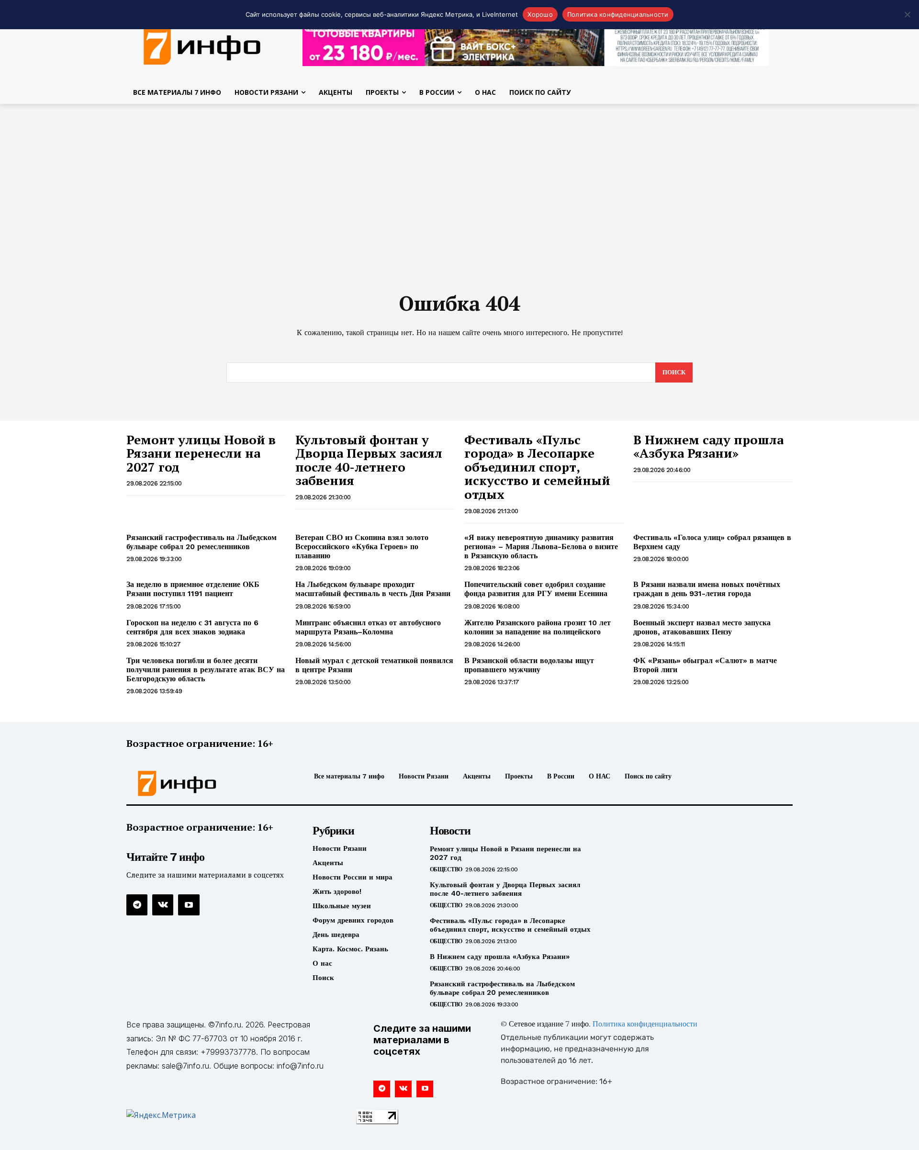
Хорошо (540, 14)
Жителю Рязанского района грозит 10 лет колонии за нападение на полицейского (537, 627)
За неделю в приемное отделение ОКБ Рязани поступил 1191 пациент (192, 589)
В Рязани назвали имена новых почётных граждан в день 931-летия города (706, 589)
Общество (446, 869)
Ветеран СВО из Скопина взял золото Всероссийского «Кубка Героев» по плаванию (361, 546)
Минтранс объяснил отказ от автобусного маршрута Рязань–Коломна (368, 627)
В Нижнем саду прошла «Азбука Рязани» (708, 446)
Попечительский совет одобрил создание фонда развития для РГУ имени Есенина (535, 589)
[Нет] (907, 14)
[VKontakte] (162, 904)
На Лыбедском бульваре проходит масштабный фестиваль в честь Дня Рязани (372, 589)
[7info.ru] (202, 45)
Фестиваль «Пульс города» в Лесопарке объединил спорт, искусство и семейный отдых (537, 466)
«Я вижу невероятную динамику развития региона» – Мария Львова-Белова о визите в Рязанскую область (541, 546)
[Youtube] (188, 904)
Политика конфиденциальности (645, 1024)
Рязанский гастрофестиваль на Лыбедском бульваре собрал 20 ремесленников (201, 542)
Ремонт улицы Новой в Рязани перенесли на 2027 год (201, 453)
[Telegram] (136, 904)
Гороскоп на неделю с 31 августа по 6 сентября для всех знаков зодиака (192, 627)
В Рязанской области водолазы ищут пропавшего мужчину (529, 665)
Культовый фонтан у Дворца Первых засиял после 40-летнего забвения (368, 460)
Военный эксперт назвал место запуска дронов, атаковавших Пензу (702, 627)
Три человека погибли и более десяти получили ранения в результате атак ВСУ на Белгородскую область (205, 669)
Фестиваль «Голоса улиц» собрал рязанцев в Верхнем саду (712, 542)
